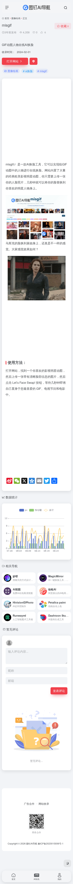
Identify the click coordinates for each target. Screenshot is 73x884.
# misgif (42, 71)
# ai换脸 (28, 71)
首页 (7, 18)
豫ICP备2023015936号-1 (50, 830)
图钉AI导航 (31, 830)
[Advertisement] (36, 121)
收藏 (65, 26)
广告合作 (29, 790)
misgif (9, 164)
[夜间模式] (67, 863)
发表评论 (59, 677)
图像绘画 (15, 18)
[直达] (33, 564)
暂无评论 (12, 616)
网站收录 (44, 790)
